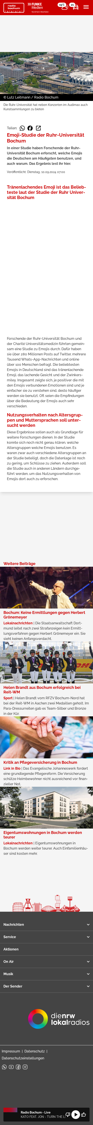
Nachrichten (13, 925)
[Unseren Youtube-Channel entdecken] (11, 1067)
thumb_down (68, 1114)
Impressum (11, 1051)
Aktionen (11, 949)
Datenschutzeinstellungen (23, 1058)
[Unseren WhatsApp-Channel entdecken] (4, 1067)
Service (9, 937)
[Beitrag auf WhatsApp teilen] (22, 128)
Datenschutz (34, 1051)
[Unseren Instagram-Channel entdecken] (25, 1067)
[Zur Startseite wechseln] (13, 8)
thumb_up (83, 1114)
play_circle (76, 1114)
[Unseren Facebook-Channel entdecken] (18, 1067)
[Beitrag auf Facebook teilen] (30, 128)
